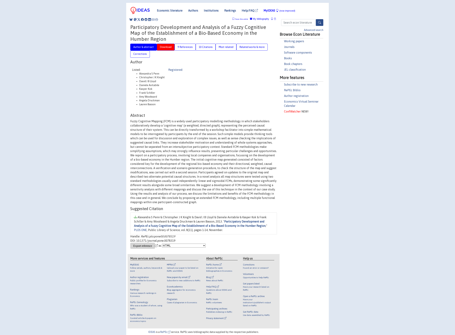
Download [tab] (166, 47)
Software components (298, 52)
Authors (193, 10)
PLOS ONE (140, 230)
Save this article (241, 19)
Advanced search (313, 30)
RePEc (164, 332)
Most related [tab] (226, 47)
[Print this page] (156, 19)
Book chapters (293, 63)
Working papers (294, 41)
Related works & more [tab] (252, 47)
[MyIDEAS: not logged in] (273, 19)
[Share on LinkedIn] (149, 19)
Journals (289, 46)
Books (288, 58)
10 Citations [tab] (206, 47)
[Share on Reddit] (145, 19)
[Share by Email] (153, 19)
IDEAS (151, 332)
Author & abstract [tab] (143, 47)
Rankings (230, 10)
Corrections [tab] (140, 54)
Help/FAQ (248, 10)
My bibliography (260, 19)
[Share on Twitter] (138, 19)
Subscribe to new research (301, 84)
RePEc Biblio (292, 90)
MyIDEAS (279, 10)
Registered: (175, 69)
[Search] (319, 22)
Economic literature (170, 10)
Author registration (296, 95)
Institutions (211, 10)
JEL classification (295, 69)
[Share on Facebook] (142, 19)
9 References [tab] (185, 47)
